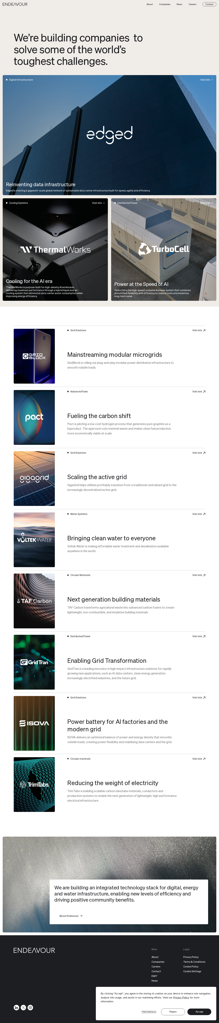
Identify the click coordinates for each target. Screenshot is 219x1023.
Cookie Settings (192, 971)
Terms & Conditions (194, 961)
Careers (192, 4)
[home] (15, 4)
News (179, 4)
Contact (209, 4)
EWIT (154, 976)
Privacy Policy (181, 997)
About (150, 4)
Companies (164, 4)
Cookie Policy (190, 966)
